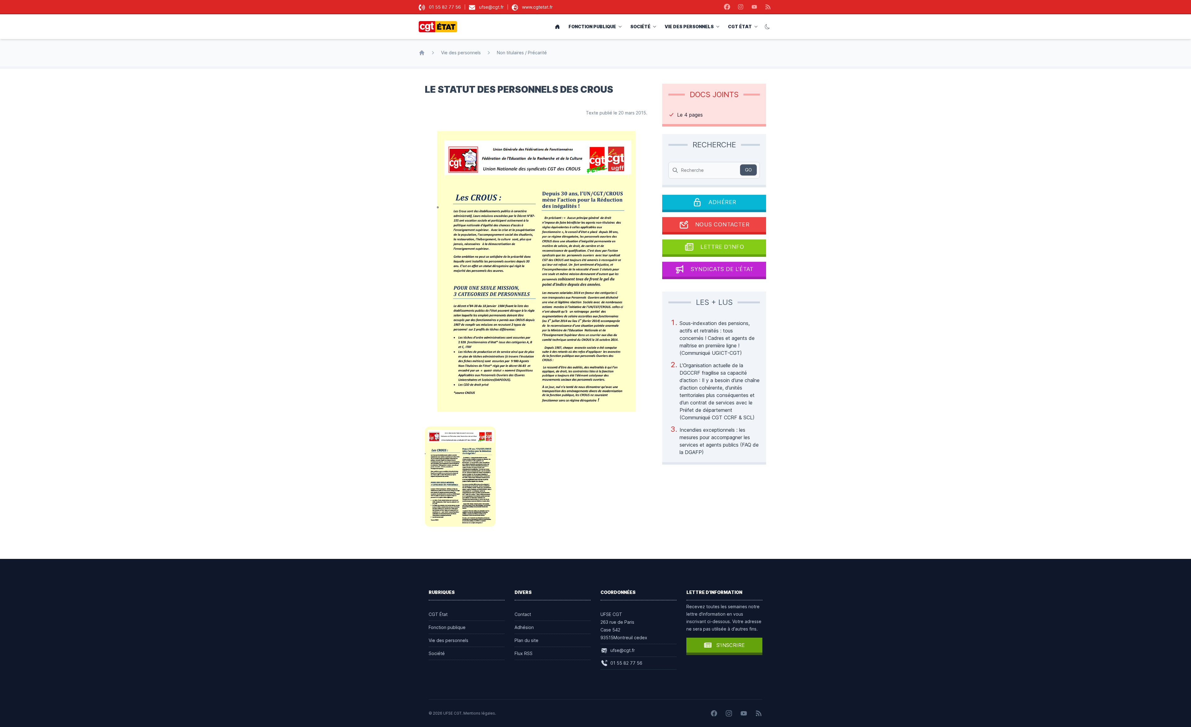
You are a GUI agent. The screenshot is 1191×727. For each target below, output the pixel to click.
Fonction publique (592, 26)
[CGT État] (440, 26)
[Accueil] (422, 53)
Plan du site (526, 640)
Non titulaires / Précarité (522, 52)
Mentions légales (479, 713)
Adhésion (524, 627)
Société (640, 26)
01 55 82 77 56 (445, 7)
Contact (523, 614)
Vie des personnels (689, 26)
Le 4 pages (690, 115)
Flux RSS (524, 653)
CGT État (740, 26)
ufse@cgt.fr (491, 7)
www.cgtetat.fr (537, 7)
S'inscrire (730, 645)
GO (748, 169)
